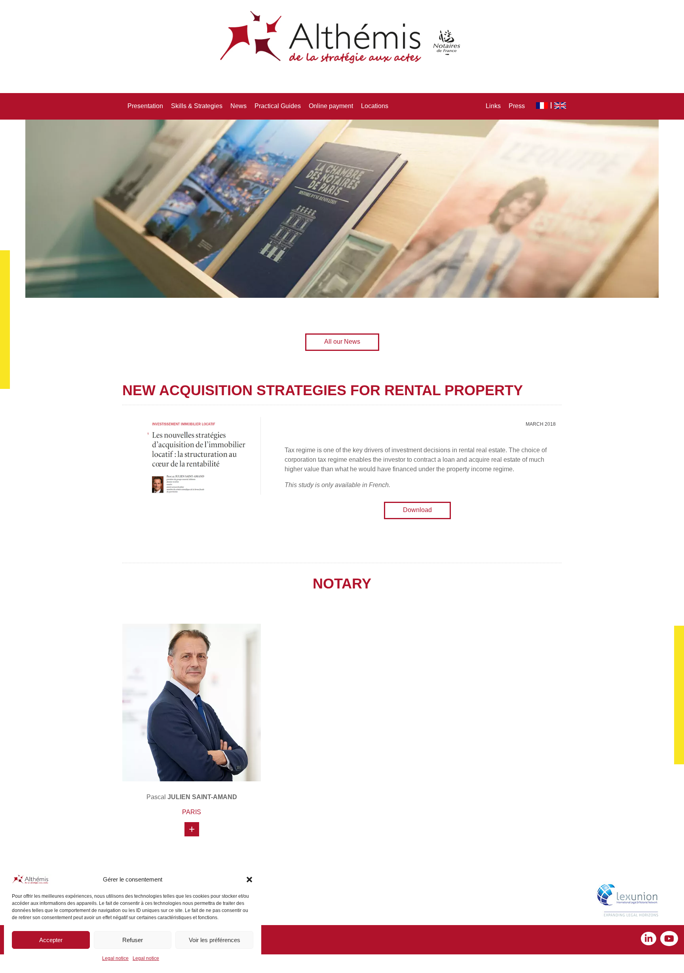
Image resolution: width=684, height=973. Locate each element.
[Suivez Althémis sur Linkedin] (650, 939)
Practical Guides (278, 106)
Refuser (132, 940)
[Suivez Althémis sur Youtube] (669, 939)
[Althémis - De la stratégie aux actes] (342, 37)
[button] (249, 880)
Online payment (331, 106)
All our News (342, 341)
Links (493, 106)
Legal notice (115, 958)
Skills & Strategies (196, 106)
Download (417, 509)
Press (517, 106)
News (238, 106)
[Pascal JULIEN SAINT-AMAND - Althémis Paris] (191, 702)
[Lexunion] (629, 901)
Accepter (51, 940)
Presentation (145, 106)
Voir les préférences (214, 940)
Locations (374, 106)
